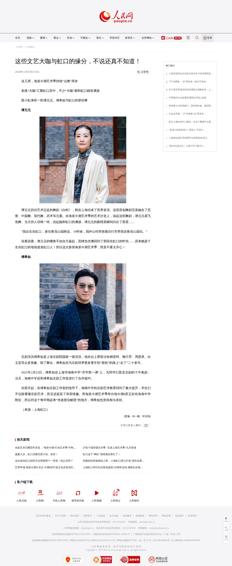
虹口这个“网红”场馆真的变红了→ (101, 454)
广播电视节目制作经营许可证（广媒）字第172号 (156, 534)
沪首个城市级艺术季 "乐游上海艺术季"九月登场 (109, 447)
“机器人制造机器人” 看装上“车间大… (187, 130)
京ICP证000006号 (161, 540)
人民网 (18, 47)
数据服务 (140, 516)
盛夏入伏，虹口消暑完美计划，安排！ (36, 454)
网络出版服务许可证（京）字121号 (134, 540)
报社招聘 (74, 516)
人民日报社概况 (43, 516)
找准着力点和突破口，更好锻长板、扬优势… (191, 106)
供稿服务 (127, 516)
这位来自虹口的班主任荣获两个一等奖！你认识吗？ (44, 460)
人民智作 (134, 500)
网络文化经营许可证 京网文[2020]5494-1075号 (92, 540)
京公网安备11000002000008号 (185, 540)
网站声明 (153, 516)
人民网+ (40, 500)
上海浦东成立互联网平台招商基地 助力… (189, 138)
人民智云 (115, 500)
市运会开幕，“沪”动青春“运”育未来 (186, 114)
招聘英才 (87, 516)
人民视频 (97, 500)
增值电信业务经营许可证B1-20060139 (111, 534)
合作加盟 (114, 516)
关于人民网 (60, 516)
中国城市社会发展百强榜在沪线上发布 (187, 98)
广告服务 (100, 516)
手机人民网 (59, 500)
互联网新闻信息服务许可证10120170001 (71, 534)
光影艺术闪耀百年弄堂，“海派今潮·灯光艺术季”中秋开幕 (47, 447)
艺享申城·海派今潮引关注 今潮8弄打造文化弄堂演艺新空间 (48, 467)
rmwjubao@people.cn (159, 528)
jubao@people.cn (147, 522)
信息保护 (179, 516)
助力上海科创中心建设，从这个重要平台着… (191, 122)
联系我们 (192, 516)
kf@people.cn (87, 528)
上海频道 (30, 47)
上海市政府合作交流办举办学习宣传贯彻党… (191, 73)
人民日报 (21, 500)
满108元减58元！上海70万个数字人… (187, 146)
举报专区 (115, 37)
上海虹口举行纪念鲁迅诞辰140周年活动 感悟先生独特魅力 (115, 467)
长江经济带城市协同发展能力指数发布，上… (191, 89)
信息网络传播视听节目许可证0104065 (50, 540)
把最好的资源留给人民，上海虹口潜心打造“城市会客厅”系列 (117, 460)
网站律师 (166, 516)
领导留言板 (77, 500)
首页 (17, 37)
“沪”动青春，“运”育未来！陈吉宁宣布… (188, 81)
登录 (209, 37)
